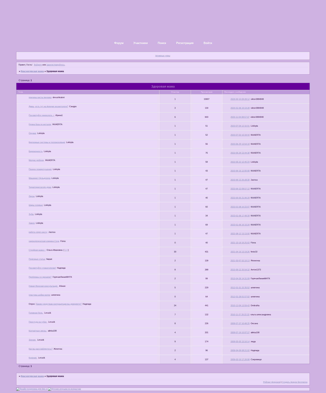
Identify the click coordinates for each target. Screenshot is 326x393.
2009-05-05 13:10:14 (240, 341)
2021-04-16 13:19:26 (240, 252)
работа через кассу (38, 232)
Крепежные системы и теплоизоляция (47, 142)
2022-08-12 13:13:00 (240, 233)
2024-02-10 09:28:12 (240, 99)
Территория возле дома (40, 187)
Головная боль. (36, 313)
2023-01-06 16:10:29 (240, 225)
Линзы (32, 196)
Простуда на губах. (38, 322)
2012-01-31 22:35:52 (240, 287)
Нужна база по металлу (40, 124)
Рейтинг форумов (271, 382)
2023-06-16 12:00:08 (240, 171)
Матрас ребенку (36, 160)
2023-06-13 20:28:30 (240, 180)
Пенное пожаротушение (40, 169)
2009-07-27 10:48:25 (240, 323)
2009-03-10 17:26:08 (240, 359)
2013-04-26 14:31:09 (240, 278)
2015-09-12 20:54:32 (240, 269)
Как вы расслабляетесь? (40, 349)
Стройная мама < (37, 250)
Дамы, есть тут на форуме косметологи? (48, 106)
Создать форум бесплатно (295, 382)
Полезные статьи (37, 259)
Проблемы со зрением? (40, 277)
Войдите (38, 65)
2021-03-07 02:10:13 (240, 260)
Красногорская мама (32, 71)
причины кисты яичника (40, 97)
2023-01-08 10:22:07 (240, 207)
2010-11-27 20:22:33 (240, 314)
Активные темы (162, 56)
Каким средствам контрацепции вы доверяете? (59, 304)
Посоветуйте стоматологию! (42, 268)
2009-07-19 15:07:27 (240, 332)
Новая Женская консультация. (43, 286)
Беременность (36, 151)
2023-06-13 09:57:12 (240, 189)
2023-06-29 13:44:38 (240, 153)
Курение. (33, 358)
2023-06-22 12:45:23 (240, 162)
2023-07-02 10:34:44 (240, 135)
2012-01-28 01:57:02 (240, 296)
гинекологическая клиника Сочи (44, 241)
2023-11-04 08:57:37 (240, 117)
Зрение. (32, 340)
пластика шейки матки (39, 295)
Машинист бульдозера (39, 178)
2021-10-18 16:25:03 (240, 242)
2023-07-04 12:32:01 (240, 126)
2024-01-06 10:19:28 (240, 108)
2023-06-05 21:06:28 (240, 198)
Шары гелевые (36, 205)
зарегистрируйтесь (55, 65)
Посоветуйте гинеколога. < (41, 115)
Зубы (31, 214)
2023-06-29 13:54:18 (240, 144)
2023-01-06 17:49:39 (240, 216)
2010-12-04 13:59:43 (240, 305)
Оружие (32, 133)
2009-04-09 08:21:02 (240, 350)
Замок (32, 223)
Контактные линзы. (38, 331)
